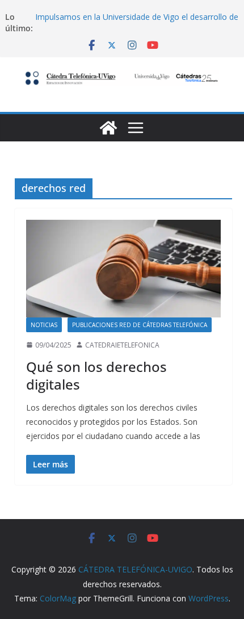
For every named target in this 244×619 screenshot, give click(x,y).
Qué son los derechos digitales (96, 375)
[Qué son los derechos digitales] (123, 268)
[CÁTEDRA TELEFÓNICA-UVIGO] (108, 127)
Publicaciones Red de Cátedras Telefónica (139, 325)
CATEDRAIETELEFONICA (122, 345)
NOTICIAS (44, 325)
